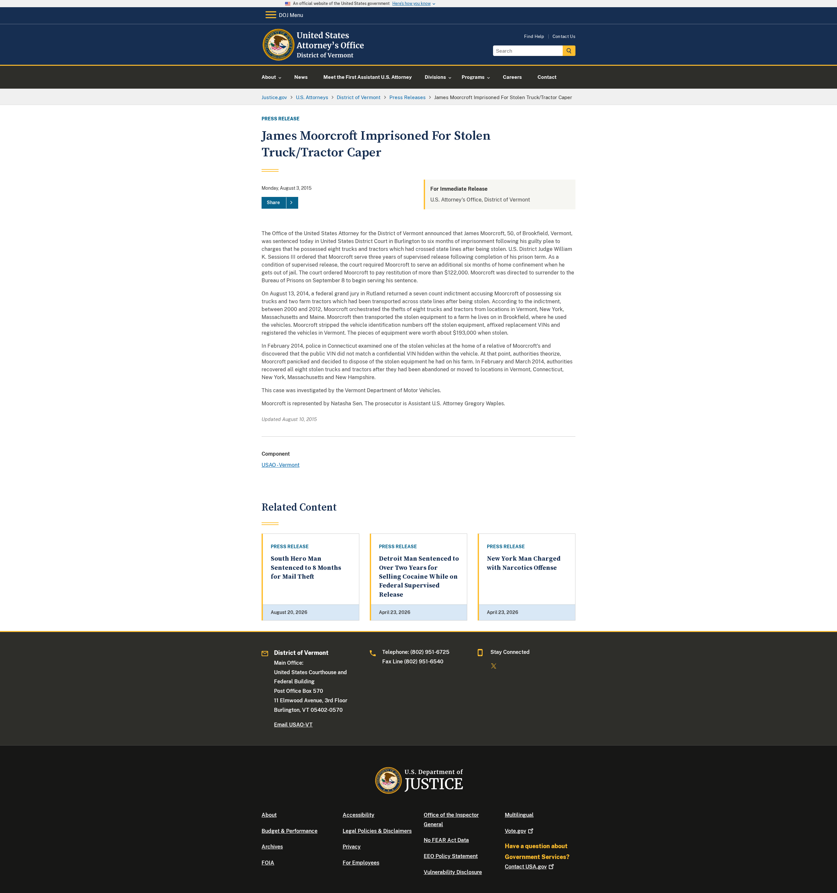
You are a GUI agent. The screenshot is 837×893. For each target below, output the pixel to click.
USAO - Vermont (280, 465)
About (269, 815)
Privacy (352, 847)
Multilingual (519, 815)
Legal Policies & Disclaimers (377, 831)
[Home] (314, 57)
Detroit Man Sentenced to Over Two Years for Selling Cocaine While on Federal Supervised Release (419, 577)
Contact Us (564, 36)
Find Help (534, 36)
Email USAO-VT (293, 725)
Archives (272, 847)
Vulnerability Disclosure (453, 872)
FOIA (268, 863)
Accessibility (358, 815)
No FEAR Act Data (446, 840)
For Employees (361, 863)
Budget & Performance (289, 831)
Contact (526, 867)
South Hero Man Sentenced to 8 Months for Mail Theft (306, 568)
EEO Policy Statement (451, 856)
